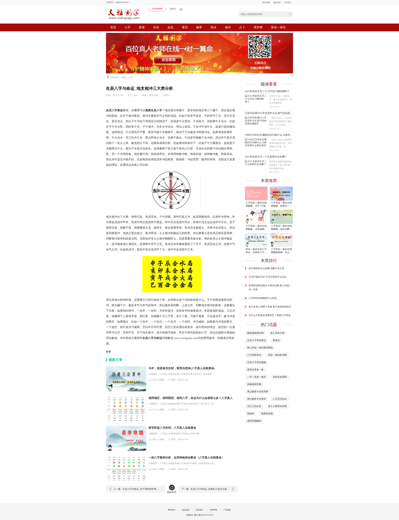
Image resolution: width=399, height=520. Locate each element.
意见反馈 (185, 510)
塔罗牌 (258, 27)
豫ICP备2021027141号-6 (204, 515)
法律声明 (213, 510)
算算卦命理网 (280, 377)
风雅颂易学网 (254, 384)
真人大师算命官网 (277, 406)
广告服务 (227, 510)
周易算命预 (267, 413)
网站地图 (266, 2)
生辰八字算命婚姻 (256, 362)
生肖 (156, 27)
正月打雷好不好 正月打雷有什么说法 (268, 277)
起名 (170, 27)
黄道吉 (276, 340)
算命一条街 (278, 27)
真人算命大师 (277, 333)
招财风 (250, 413)
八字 (127, 27)
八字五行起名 (280, 399)
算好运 (173, 9)
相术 (228, 27)
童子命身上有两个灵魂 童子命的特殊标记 (270, 306)
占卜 (242, 27)
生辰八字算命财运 (256, 340)
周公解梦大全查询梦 (257, 391)
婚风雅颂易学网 (255, 333)
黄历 (185, 27)
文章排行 (287, 2)
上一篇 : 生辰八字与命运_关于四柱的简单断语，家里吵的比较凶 (137, 489)
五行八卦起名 (254, 406)
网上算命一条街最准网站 (260, 347)
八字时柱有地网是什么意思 (263, 298)
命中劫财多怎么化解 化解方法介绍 (266, 268)
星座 (142, 27)
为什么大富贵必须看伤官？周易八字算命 (270, 315)
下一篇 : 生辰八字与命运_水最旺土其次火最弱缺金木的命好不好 (210, 489)
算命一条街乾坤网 (277, 355)
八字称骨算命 (254, 355)
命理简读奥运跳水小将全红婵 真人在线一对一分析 (270, 287)
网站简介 (171, 510)
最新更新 (277, 2)
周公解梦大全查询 (256, 399)
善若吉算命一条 (255, 369)
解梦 (199, 27)
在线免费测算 (157, 9)
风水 (213, 27)
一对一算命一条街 (256, 377)
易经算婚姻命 (254, 421)
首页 (113, 27)
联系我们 (199, 510)
